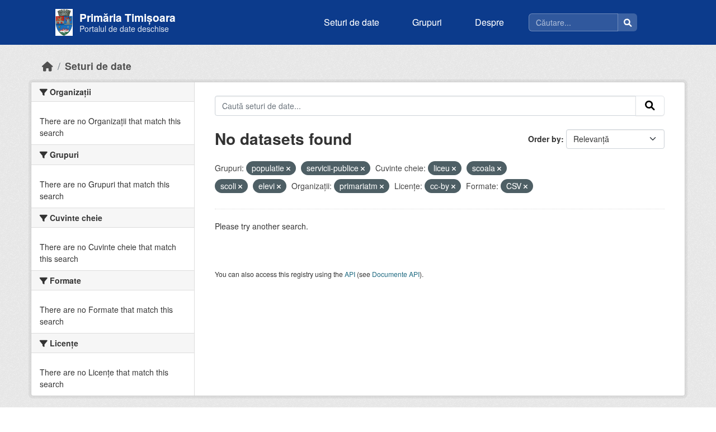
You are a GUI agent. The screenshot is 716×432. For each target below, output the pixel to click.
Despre (489, 22)
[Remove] (288, 168)
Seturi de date (351, 22)
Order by (544, 138)
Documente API (396, 274)
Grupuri (427, 22)
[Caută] (627, 22)
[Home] (47, 66)
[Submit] (650, 106)
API (350, 274)
